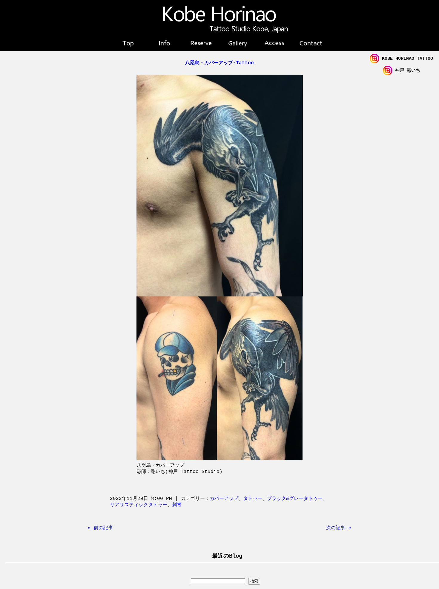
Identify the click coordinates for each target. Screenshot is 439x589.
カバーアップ (224, 498)
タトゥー (252, 498)
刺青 (177, 505)
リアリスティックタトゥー (138, 505)
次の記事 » (338, 528)
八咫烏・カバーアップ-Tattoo (219, 63)
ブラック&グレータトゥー (295, 498)
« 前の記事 (100, 528)
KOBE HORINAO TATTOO (406, 58)
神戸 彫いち (406, 70)
